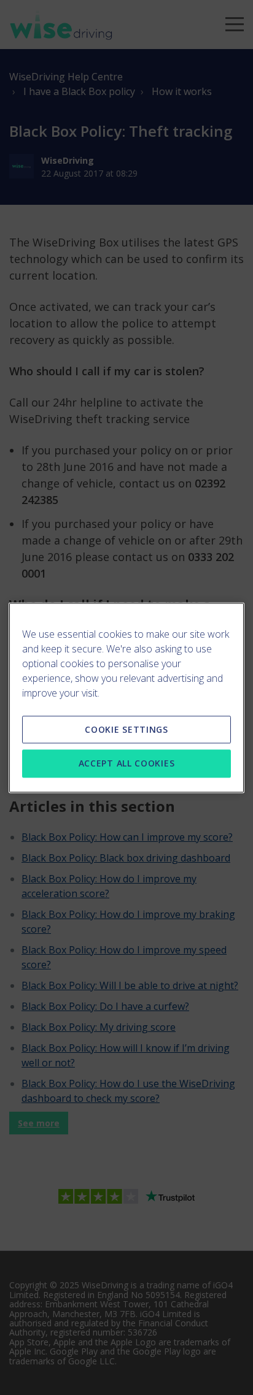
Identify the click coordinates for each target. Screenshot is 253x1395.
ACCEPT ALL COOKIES (127, 764)
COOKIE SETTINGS (126, 729)
